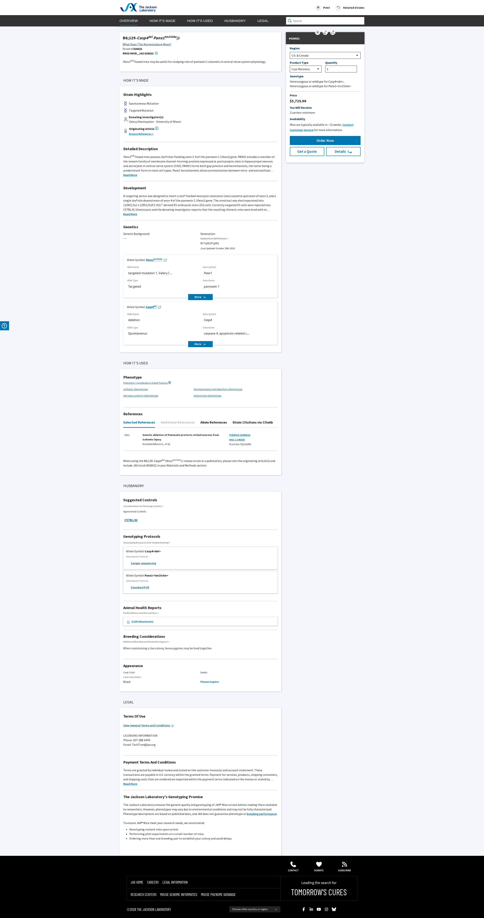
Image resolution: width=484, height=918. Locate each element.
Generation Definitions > (214, 238)
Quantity (331, 62)
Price (293, 95)
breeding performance (262, 814)
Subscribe (344, 870)
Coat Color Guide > (132, 677)
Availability (297, 119)
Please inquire (209, 682)
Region (295, 48)
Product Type (299, 62)
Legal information (175, 882)
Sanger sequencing (143, 563)
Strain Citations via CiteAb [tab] (253, 422)
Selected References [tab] (139, 422)
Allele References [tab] (213, 422)
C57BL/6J (130, 520)
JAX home (137, 882)
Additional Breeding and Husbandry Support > (146, 641)
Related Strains (354, 7)
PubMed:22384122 (239, 435)
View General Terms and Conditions (146, 725)
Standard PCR (140, 587)
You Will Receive (301, 107)
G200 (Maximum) (142, 621)
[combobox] (254, 909)
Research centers (143, 894)
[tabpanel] (200, 441)
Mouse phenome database (218, 894)
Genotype (296, 76)
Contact (293, 870)
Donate (319, 870)
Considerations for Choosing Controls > (143, 506)
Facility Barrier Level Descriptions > (141, 612)
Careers (153, 882)
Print (326, 7)
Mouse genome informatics (178, 894)
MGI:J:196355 (237, 439)
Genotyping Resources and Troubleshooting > (146, 542)
